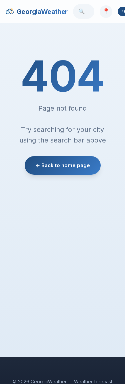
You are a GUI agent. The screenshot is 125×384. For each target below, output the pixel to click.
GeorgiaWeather (42, 12)
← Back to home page (62, 165)
